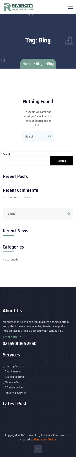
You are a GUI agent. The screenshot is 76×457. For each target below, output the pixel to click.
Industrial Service (15, 392)
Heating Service (14, 366)
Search (7, 154)
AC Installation (14, 387)
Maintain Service (15, 382)
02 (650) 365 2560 (19, 343)
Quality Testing (14, 376)
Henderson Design (45, 439)
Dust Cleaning (13, 371)
